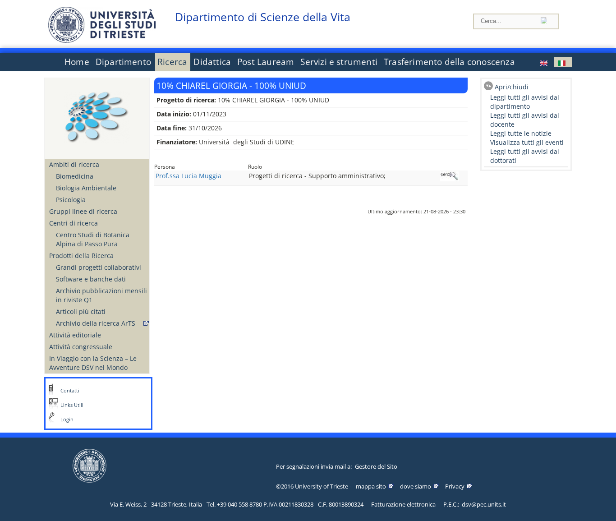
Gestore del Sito (376, 466)
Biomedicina (74, 176)
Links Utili (71, 405)
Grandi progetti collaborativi (98, 267)
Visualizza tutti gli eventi (527, 142)
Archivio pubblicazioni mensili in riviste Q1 (101, 295)
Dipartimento (123, 62)
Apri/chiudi (512, 87)
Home (76, 62)
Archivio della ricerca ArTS (95, 323)
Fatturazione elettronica (403, 504)
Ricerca (172, 62)
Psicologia (71, 199)
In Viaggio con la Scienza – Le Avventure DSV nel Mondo (93, 363)
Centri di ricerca (73, 223)
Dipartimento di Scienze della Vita (262, 17)
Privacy (454, 486)
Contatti (69, 390)
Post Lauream (265, 62)
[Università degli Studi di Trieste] (102, 40)
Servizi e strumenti (338, 62)
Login (67, 419)
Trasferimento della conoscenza (449, 62)
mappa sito (371, 486)
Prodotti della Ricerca (81, 255)
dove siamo (415, 486)
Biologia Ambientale (86, 188)
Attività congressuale (80, 346)
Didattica (212, 62)
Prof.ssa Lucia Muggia (188, 175)
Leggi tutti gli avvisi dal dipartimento (524, 102)
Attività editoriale (75, 335)
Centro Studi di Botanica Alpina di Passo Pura (92, 239)
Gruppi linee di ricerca (83, 211)
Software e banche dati (91, 279)
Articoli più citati (81, 311)
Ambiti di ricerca (74, 164)
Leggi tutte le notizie (521, 133)
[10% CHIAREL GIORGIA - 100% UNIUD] (545, 62)
